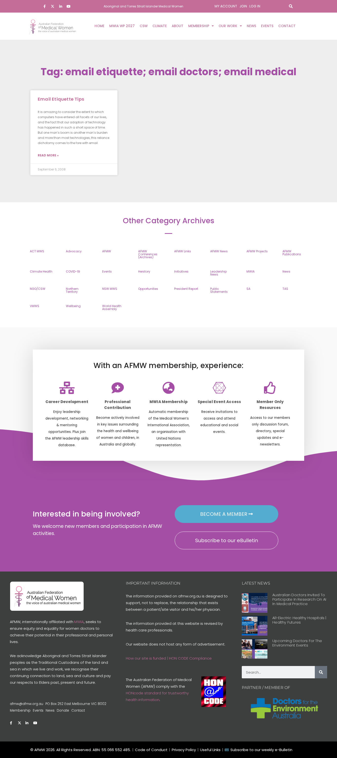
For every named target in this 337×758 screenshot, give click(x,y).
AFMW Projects (257, 251)
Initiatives (181, 271)
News (251, 26)
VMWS (34, 306)
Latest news (256, 583)
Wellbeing (73, 306)
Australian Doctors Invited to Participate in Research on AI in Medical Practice (299, 599)
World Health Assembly (111, 307)
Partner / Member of (266, 687)
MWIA (250, 271)
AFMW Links (182, 251)
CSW (144, 26)
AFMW (106, 251)
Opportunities (148, 289)
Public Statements (219, 290)
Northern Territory (72, 290)
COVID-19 (73, 271)
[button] (291, 6)
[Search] (321, 672)
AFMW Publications (291, 252)
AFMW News (219, 251)
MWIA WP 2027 (122, 26)
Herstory (144, 271)
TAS (285, 289)
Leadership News (218, 273)
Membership (198, 26)
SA (248, 289)
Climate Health (41, 271)
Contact (287, 26)
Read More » (48, 155)
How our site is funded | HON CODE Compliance (169, 658)
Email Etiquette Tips (61, 99)
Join (243, 6)
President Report (186, 289)
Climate (159, 26)
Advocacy (74, 251)
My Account (226, 6)
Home (99, 26)
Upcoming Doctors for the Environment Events (297, 643)
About (177, 26)
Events (267, 26)
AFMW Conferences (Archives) (147, 254)
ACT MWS (37, 251)
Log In (254, 6)
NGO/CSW (37, 289)
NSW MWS (109, 289)
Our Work (228, 26)
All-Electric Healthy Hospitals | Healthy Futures (299, 620)
